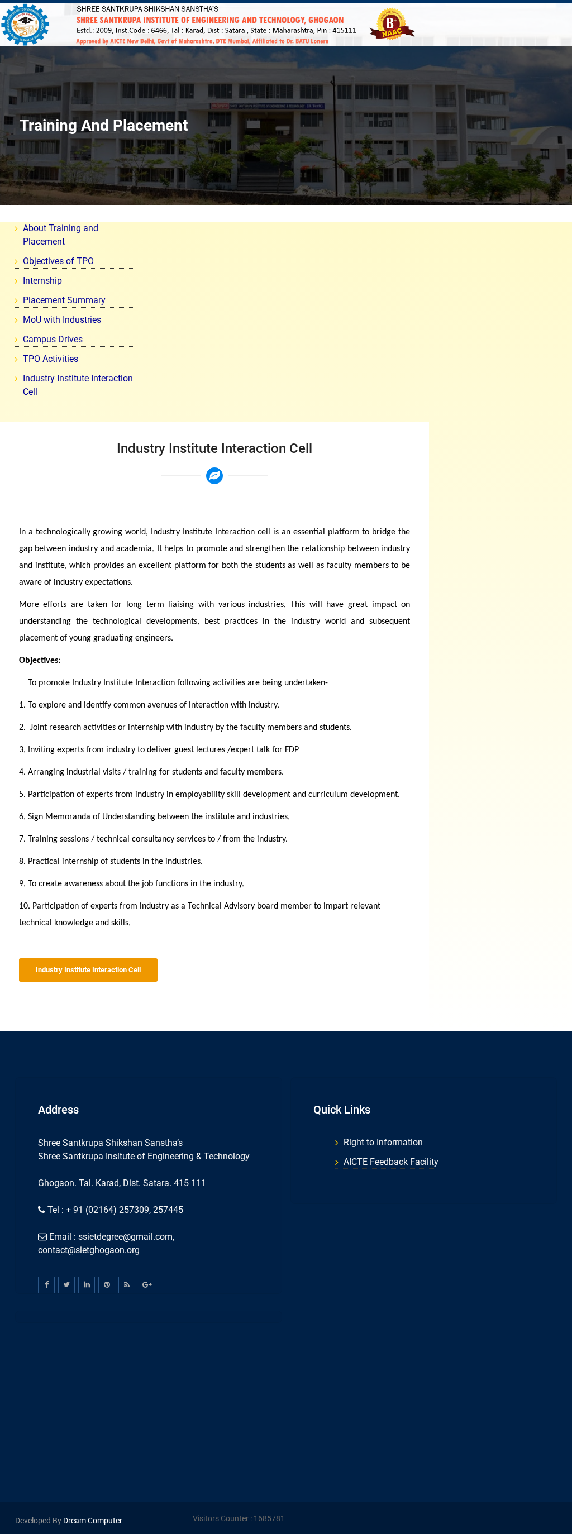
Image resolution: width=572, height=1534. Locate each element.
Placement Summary (64, 300)
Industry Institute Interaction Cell (88, 970)
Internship (42, 280)
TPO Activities (50, 358)
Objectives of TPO (58, 261)
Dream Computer (91, 1520)
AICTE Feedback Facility (391, 1162)
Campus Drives (53, 339)
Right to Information (383, 1142)
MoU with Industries (62, 319)
